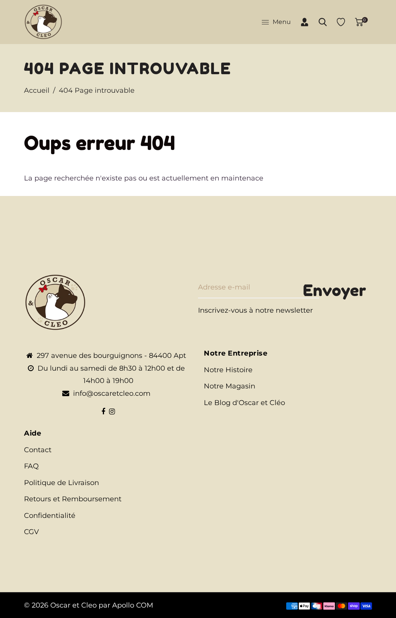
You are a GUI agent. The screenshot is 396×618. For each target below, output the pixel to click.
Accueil (37, 90)
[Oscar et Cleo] (43, 21)
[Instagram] (112, 411)
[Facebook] (103, 411)
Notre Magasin (229, 386)
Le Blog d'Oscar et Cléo (244, 402)
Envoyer (334, 290)
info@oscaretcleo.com (111, 393)
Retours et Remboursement (72, 499)
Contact (37, 450)
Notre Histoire (228, 370)
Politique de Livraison (61, 482)
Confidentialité (49, 515)
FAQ (31, 466)
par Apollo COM (126, 605)
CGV (31, 532)
